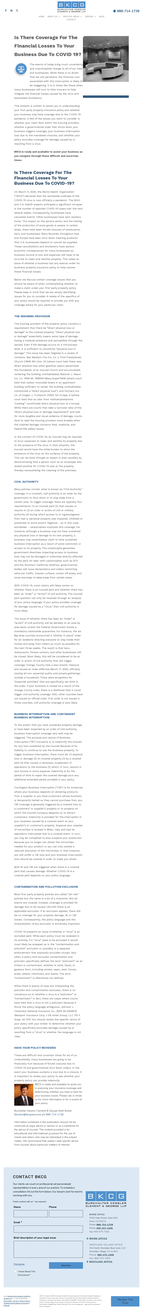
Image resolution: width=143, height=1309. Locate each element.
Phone (53, 1207)
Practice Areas (71, 17)
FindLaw (7, 1305)
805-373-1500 (105, 1255)
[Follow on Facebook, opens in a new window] (6, 10)
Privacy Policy (25, 1301)
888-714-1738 (128, 11)
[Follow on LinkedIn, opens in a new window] (11, 10)
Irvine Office (98, 1238)
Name (17, 1207)
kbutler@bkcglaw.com (27, 1114)
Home (41, 17)
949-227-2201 (104, 1228)
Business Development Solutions (16, 1303)
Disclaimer (19, 1264)
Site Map (16, 1301)
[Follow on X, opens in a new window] (17, 10)
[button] (140, 1289)
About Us (52, 17)
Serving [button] (89, 17)
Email (18, 1222)
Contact (71, 20)
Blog (101, 17)
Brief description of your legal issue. (35, 1237)
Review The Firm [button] (125, 1301)
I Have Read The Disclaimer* (26, 1273)
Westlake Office (101, 1261)
